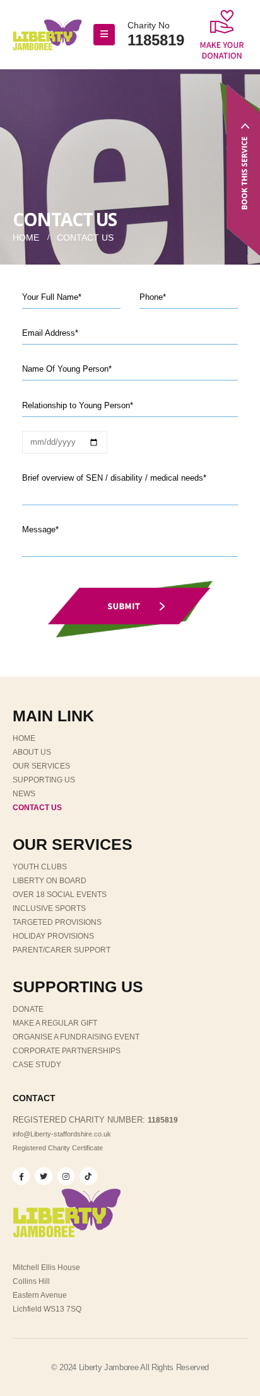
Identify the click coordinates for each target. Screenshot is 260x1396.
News (24, 793)
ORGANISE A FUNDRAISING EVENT (76, 1037)
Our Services (41, 766)
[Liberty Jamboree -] (47, 34)
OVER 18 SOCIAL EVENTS (60, 894)
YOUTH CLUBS (40, 866)
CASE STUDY (37, 1064)
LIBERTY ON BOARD (49, 880)
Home (24, 738)
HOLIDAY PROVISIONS (53, 936)
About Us (32, 752)
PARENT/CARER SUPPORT (61, 950)
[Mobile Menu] (104, 34)
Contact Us (37, 807)
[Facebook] (21, 1175)
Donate (28, 1009)
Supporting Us (44, 779)
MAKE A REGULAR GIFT (55, 1023)
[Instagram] (65, 1175)
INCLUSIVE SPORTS (49, 908)
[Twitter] (43, 1175)
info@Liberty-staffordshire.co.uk (62, 1134)
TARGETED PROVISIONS (57, 922)
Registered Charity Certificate (58, 1148)
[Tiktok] (88, 1175)
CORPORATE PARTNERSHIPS (67, 1050)
